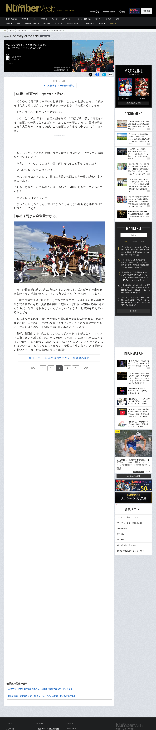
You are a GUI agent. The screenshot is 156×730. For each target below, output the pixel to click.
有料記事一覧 (122, 528)
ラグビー (46, 23)
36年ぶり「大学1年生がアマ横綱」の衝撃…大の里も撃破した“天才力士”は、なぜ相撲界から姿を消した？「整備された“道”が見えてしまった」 (135, 301)
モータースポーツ (31, 23)
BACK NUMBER (45, 36)
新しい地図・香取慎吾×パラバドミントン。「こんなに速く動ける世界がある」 (43, 696)
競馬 (117, 19)
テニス (108, 19)
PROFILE (10, 64)
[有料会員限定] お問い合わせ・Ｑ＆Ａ (130, 551)
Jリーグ (55, 19)
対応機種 (120, 540)
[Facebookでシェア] (97, 75)
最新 (125, 241)
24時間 (134, 241)
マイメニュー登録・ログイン (127, 517)
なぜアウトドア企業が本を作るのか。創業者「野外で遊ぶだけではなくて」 (41, 689)
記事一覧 (11, 729)
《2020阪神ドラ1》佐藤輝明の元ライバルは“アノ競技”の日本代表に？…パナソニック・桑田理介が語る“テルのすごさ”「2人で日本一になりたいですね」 (135, 276)
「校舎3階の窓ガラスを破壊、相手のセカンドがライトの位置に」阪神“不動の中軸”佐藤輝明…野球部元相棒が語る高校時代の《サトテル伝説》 (135, 251)
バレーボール (89, 23)
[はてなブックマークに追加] (104, 75)
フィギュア (58, 23)
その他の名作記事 (133, 476)
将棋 (18, 23)
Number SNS (72, 729)
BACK (33, 368)
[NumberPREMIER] (134, 11)
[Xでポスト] (90, 75)
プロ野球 (25, 19)
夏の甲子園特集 (11, 19)
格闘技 (8, 23)
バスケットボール (73, 23)
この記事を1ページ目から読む (60, 86)
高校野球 (44, 19)
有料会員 (146, 11)
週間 (142, 241)
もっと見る (134, 311)
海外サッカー (67, 19)
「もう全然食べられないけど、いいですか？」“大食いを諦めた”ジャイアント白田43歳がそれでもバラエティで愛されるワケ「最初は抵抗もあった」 (135, 288)
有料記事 (113, 23)
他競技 (101, 23)
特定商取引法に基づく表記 (126, 545)
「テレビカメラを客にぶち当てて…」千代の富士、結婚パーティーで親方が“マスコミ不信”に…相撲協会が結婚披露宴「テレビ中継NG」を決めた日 (135, 263)
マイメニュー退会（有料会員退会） (130, 523)
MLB (34, 19)
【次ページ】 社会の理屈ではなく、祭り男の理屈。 (59, 358)
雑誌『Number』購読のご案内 (48, 729)
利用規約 (120, 534)
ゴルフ (97, 19)
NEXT (86, 368)
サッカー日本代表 (84, 19)
